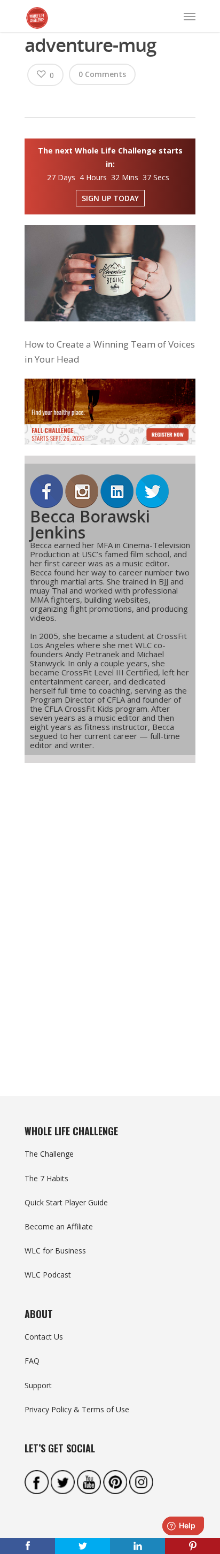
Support (38, 1385)
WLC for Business (55, 1250)
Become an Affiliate (59, 1226)
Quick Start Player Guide (66, 1202)
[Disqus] (110, 910)
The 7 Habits (46, 1178)
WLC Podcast (48, 1275)
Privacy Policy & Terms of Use (77, 1409)
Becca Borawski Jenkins (90, 524)
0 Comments (102, 74)
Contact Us (44, 1337)
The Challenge (49, 1154)
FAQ (32, 1361)
